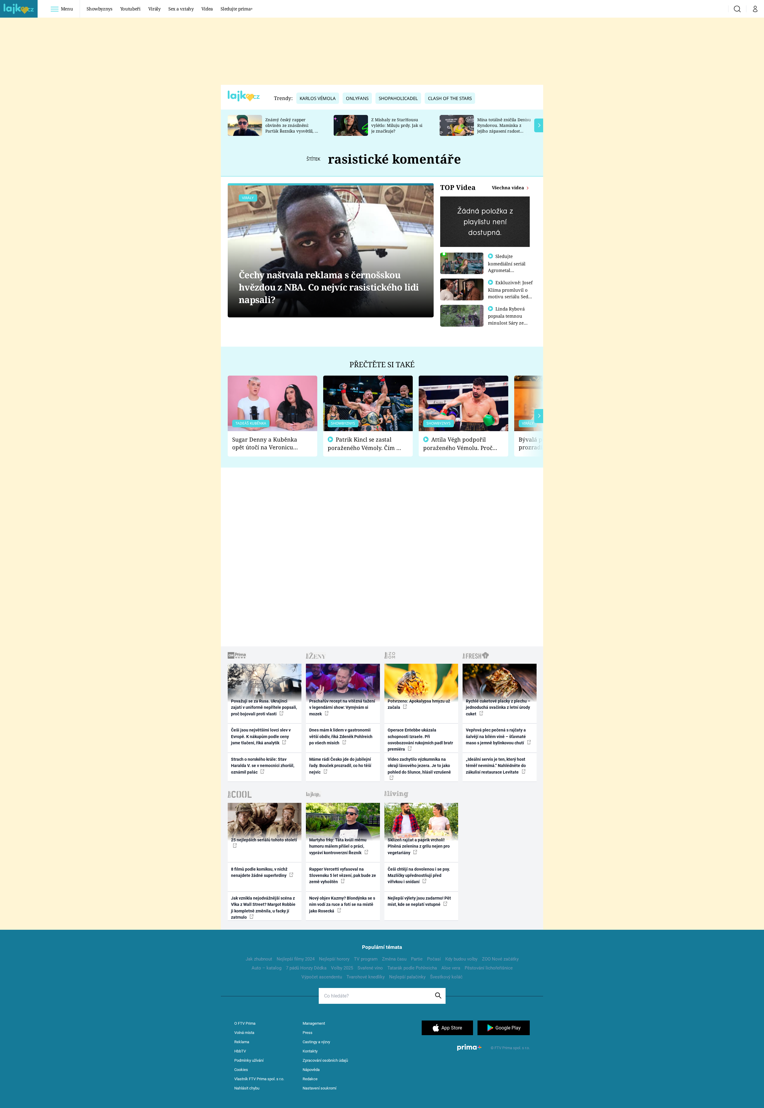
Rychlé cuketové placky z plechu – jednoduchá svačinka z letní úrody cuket (498, 707)
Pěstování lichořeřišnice (489, 968)
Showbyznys (99, 9)
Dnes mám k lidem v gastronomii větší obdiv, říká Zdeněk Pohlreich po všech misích (340, 736)
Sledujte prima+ (237, 9)
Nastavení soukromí (319, 1088)
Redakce (310, 1079)
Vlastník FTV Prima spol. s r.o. (259, 1079)
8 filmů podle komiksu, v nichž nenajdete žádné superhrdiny (259, 872)
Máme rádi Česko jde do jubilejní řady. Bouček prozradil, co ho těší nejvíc (340, 765)
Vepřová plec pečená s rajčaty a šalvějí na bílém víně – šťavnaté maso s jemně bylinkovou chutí (496, 736)
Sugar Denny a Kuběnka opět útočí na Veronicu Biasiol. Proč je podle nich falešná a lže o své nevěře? (267, 443)
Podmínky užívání (249, 1060)
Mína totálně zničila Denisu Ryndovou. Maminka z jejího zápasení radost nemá (504, 128)
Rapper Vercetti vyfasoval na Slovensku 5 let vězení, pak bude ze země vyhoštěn (342, 875)
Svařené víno (370, 968)
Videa (207, 9)
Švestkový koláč (446, 977)
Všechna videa (508, 187)
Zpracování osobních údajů (325, 1060)
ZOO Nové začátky (500, 959)
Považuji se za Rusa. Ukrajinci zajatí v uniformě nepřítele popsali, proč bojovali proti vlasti (264, 707)
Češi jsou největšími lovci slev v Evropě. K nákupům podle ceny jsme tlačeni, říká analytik (261, 736)
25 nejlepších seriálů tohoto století (264, 839)
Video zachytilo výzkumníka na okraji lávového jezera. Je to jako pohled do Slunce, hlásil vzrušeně (419, 765)
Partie (417, 959)
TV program (366, 959)
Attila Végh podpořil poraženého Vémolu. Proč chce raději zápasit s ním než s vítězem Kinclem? (457, 444)
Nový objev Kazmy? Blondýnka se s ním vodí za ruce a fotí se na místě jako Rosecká (342, 904)
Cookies (241, 1069)
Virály (154, 9)
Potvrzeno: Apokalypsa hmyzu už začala (419, 704)
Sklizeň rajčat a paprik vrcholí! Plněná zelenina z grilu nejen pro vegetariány (419, 846)
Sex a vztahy (181, 9)
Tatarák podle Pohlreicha (412, 968)
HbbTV (240, 1051)
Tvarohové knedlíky (365, 977)
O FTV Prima (244, 1023)
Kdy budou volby (461, 959)
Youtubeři (130, 9)
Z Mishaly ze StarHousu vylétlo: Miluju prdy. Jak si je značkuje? (396, 125)
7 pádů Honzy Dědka (306, 968)
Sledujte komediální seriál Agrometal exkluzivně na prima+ (507, 270)
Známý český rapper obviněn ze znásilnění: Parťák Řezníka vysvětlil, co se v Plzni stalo (292, 128)
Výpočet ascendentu (321, 977)
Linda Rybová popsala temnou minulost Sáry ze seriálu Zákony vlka (509, 319)
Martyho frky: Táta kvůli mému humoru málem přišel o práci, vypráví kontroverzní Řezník (337, 846)
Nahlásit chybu (246, 1088)
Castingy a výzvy (316, 1042)
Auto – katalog (266, 968)
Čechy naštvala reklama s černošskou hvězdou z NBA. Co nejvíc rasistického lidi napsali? (329, 287)
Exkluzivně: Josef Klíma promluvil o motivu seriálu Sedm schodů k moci (510, 292)
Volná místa (244, 1032)
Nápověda (311, 1069)
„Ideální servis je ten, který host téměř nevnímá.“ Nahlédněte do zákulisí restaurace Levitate (496, 765)
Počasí (434, 959)
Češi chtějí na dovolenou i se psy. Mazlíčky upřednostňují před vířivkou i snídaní (419, 875)
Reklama (241, 1042)
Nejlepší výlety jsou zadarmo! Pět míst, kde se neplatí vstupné (419, 901)
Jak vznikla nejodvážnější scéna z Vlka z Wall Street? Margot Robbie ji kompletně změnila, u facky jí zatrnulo (263, 908)
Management (314, 1023)
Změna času (394, 959)
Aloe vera (450, 968)
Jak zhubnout (259, 959)
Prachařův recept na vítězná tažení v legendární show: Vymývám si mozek (342, 707)
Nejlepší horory (334, 959)
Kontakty (310, 1051)
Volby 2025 (342, 968)
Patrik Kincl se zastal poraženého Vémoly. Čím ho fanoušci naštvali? (365, 444)
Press (307, 1032)
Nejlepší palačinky (407, 977)
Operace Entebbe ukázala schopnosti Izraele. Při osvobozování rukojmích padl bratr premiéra (420, 740)
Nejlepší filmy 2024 (296, 959)
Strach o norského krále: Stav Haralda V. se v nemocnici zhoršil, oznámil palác (262, 765)
